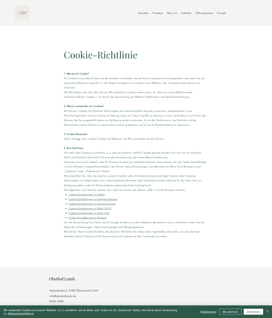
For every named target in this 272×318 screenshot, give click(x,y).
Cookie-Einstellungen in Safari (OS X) (89, 208)
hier (78, 138)
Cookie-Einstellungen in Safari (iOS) (89, 213)
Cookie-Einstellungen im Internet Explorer (92, 199)
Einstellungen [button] (208, 312)
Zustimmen (253, 312)
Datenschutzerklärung (21, 313)
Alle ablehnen (230, 312)
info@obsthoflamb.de (63, 296)
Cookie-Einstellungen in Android (87, 217)
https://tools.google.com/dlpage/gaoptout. (119, 227)
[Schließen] (267, 311)
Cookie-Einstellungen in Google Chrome (92, 203)
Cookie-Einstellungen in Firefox (86, 194)
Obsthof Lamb (62, 278)
